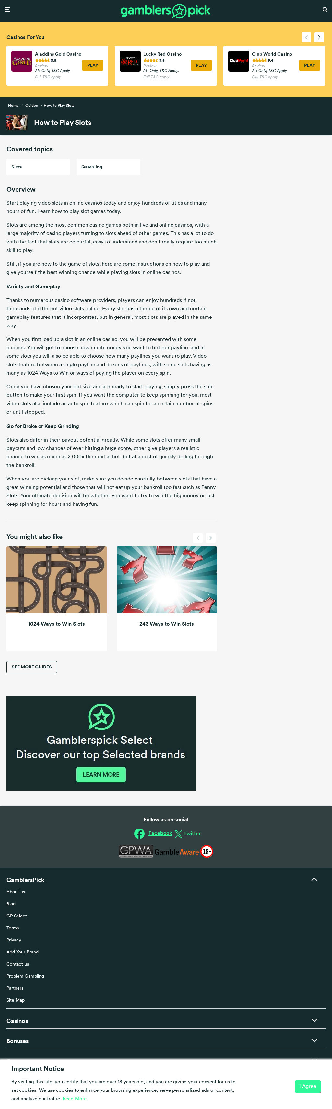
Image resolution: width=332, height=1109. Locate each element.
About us (15, 892)
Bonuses (17, 1041)
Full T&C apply (48, 77)
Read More (75, 1099)
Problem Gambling (25, 976)
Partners (14, 988)
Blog (11, 904)
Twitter (192, 833)
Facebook (160, 833)
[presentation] (306, 37)
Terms (12, 928)
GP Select (16, 916)
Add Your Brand (22, 952)
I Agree (307, 1086)
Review (41, 66)
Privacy (13, 940)
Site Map (15, 1000)
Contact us (17, 964)
